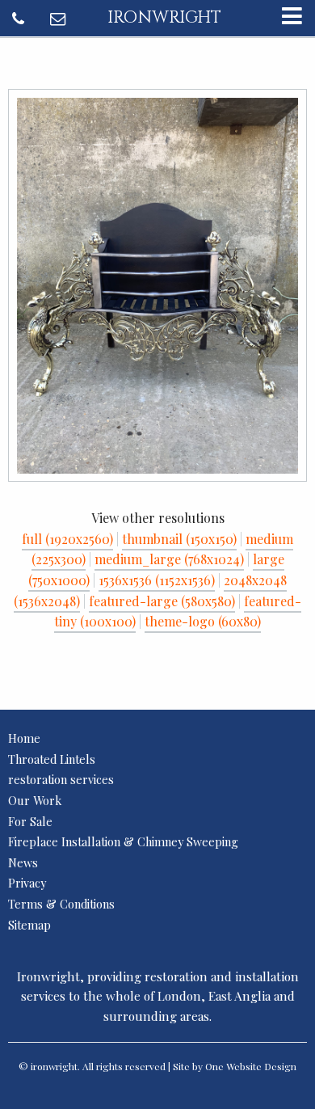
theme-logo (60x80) (203, 621)
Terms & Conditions (61, 904)
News (23, 862)
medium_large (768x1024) (169, 558)
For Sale (30, 821)
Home (24, 738)
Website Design (261, 1066)
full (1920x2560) (67, 538)
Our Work (34, 800)
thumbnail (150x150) (179, 538)
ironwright (164, 17)
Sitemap (29, 925)
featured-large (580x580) (162, 600)
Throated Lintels (51, 759)
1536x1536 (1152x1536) (157, 579)
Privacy (27, 883)
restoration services (61, 779)
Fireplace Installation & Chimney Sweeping (123, 841)
